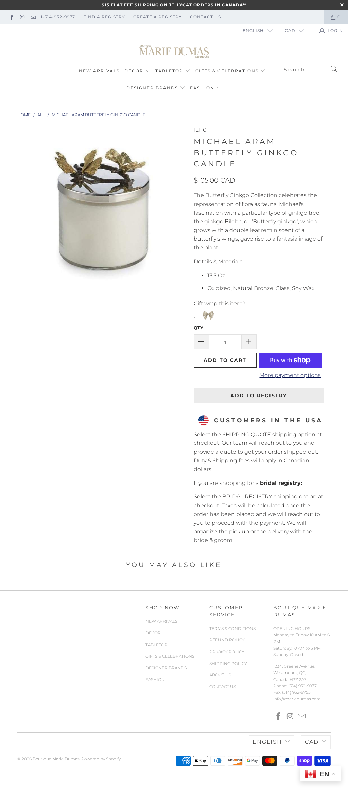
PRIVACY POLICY (226, 651)
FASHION (202, 87)
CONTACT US (205, 16)
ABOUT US (220, 675)
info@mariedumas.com (297, 698)
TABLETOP (169, 70)
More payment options (290, 375)
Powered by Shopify (101, 758)
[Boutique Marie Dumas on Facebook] (11, 16)
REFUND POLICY (227, 640)
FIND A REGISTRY (104, 16)
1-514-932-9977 (58, 16)
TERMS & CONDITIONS (232, 628)
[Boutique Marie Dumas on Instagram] (22, 16)
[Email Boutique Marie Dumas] (33, 16)
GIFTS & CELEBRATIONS (227, 70)
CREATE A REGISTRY (157, 16)
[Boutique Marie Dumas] (174, 51)
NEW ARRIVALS (99, 70)
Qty (198, 327)
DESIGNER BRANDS (152, 87)
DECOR (133, 70)
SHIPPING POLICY (228, 663)
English (253, 30)
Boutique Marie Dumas (56, 758)
